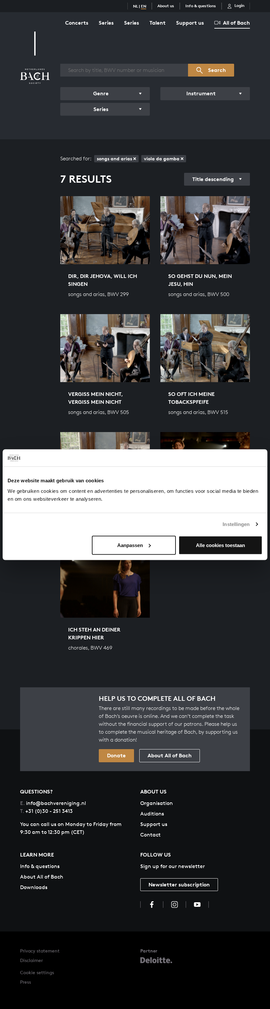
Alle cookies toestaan (220, 545)
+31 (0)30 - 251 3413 (46, 811)
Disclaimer (31, 960)
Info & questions (200, 5)
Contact (150, 835)
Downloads (33, 887)
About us (165, 5)
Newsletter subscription (179, 884)
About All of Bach (170, 755)
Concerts (76, 22)
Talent (157, 22)
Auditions (152, 814)
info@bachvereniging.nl (53, 803)
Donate (116, 755)
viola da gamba (161, 158)
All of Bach (236, 22)
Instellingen (236, 524)
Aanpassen (130, 545)
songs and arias (114, 158)
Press (25, 982)
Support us (190, 22)
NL (135, 6)
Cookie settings (37, 972)
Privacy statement (40, 950)
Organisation (156, 803)
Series (106, 22)
